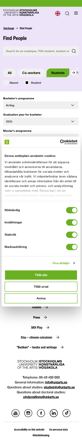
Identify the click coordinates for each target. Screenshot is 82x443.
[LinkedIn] (54, 416)
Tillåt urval (41, 286)
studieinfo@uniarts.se (59, 387)
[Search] (67, 14)
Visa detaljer (61, 263)
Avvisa (41, 298)
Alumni (14, 82)
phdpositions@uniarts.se (41, 397)
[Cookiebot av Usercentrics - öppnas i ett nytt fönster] (60, 142)
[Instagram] (28, 416)
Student (36, 82)
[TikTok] (66, 416)
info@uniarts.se (56, 382)
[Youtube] (16, 416)
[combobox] (57, 13)
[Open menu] (76, 13)
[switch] (71, 222)
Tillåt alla (41, 275)
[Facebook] (41, 416)
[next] (73, 72)
